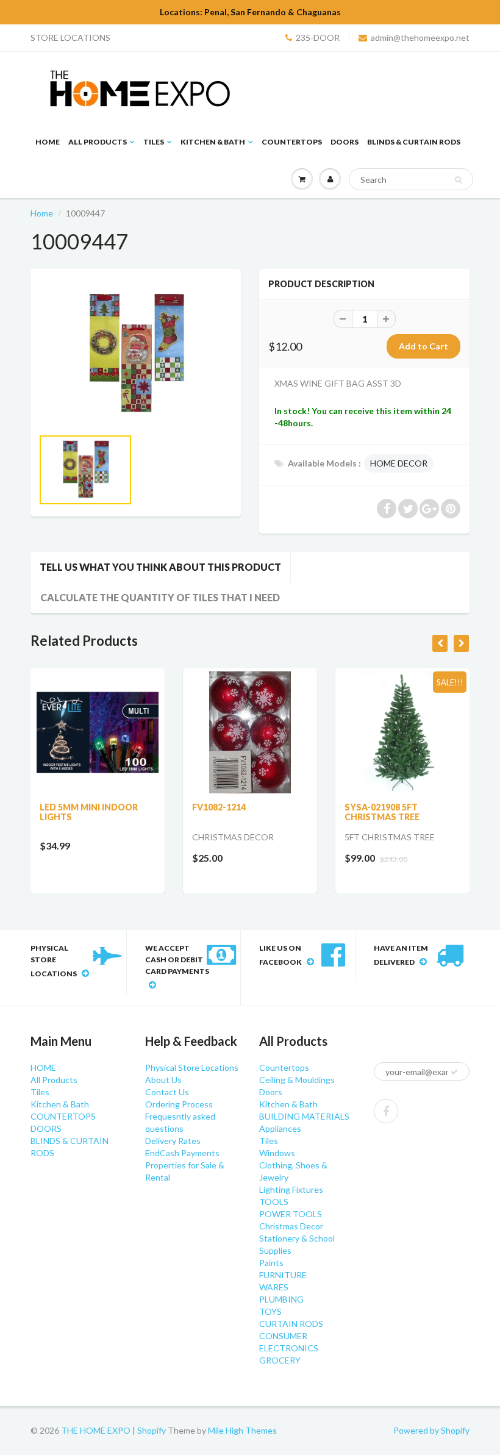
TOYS (270, 1311)
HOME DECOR (398, 463)
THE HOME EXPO (96, 1430)
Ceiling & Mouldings (297, 1079)
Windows (277, 1153)
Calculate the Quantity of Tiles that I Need (160, 597)
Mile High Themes (242, 1430)
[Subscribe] (454, 1072)
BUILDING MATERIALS (304, 1116)
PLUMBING (281, 1299)
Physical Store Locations (191, 1067)
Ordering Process (179, 1104)
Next (278, 483)
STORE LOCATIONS (70, 37)
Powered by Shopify (431, 1430)
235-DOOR (318, 37)
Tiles (153, 141)
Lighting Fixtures (291, 1189)
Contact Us (167, 1092)
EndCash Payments (182, 1153)
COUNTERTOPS (292, 141)
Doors (270, 1092)
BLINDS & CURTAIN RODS (413, 141)
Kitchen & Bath (212, 141)
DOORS (344, 141)
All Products (97, 141)
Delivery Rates (173, 1140)
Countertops (284, 1067)
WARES (273, 1287)
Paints (271, 1262)
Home (41, 213)
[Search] (458, 180)
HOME (47, 141)
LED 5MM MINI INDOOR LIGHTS (89, 812)
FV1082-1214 (219, 807)
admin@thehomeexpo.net (420, 37)
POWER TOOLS (290, 1214)
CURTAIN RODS (291, 1323)
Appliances (280, 1128)
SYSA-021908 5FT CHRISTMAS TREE (382, 812)
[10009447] (136, 354)
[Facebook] (386, 1111)
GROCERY (280, 1360)
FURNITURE (283, 1275)
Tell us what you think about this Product (160, 567)
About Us (163, 1079)
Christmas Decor (291, 1226)
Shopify (151, 1430)
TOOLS (273, 1201)
